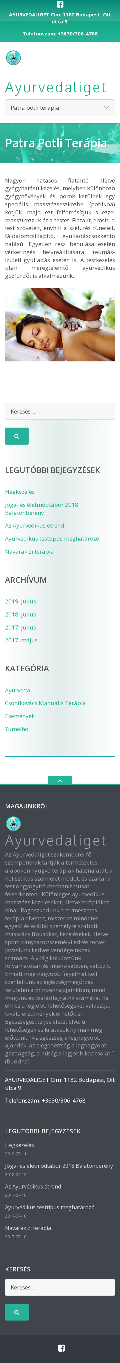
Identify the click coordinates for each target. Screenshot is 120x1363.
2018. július (20, 614)
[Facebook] (60, 4)
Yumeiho (16, 729)
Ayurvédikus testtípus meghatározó (52, 538)
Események (20, 716)
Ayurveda (17, 690)
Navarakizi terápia (29, 551)
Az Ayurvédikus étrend (34, 525)
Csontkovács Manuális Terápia (45, 703)
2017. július (20, 627)
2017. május (21, 640)
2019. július (20, 601)
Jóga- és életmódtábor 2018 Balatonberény (41, 509)
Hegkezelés (20, 491)
